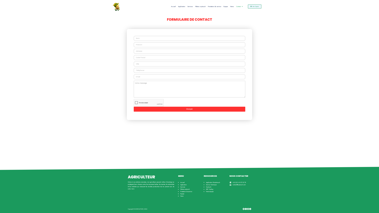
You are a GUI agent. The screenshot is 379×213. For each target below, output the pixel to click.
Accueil (173, 6)
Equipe (226, 6)
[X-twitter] (246, 209)
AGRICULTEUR (141, 177)
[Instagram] (250, 209)
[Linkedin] (248, 209)
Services (190, 6)
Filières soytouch (200, 6)
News (232, 6)
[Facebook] (244, 209)
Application (181, 6)
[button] (239, 6)
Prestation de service (214, 6)
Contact (238, 6)
